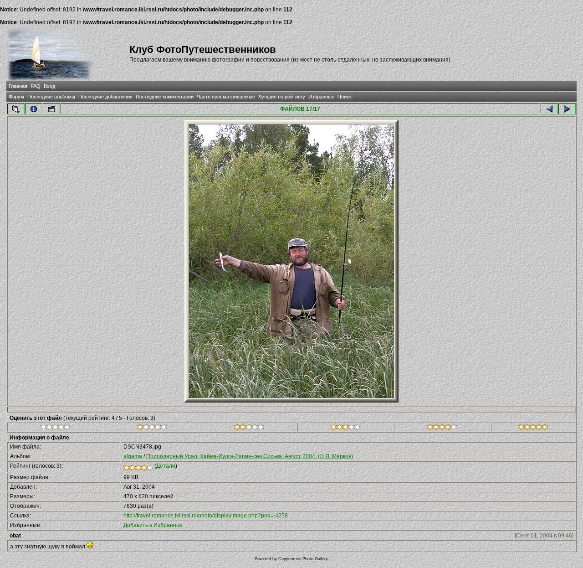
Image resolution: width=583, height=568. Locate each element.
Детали (165, 466)
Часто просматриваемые (226, 96)
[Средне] (249, 428)
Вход (49, 86)
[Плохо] (152, 428)
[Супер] (533, 428)
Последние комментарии (165, 96)
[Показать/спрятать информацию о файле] (34, 109)
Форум (16, 96)
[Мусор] (55, 428)
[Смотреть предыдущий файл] (549, 109)
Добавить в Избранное (153, 525)
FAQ (36, 86)
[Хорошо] (345, 428)
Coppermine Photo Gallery (303, 559)
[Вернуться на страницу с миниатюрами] (16, 109)
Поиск (345, 96)
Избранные (321, 96)
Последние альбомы (51, 96)
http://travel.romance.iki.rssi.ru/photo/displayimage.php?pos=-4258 (205, 515)
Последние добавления (105, 96)
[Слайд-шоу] (51, 109)
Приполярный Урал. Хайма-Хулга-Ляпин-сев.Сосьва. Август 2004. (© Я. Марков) (249, 456)
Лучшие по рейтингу (281, 96)
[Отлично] (442, 428)
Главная (18, 86)
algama (132, 456)
